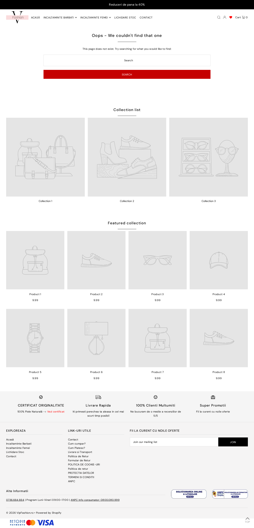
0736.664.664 (15, 500)
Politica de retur (78, 468)
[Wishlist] (230, 17)
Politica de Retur (78, 456)
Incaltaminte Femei (18, 448)
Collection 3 (209, 201)
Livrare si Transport (80, 452)
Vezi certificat (55, 411)
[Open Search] (218, 17)
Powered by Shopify (48, 512)
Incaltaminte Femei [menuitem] (94, 17)
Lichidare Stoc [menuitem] (125, 17)
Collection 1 (45, 201)
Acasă (10, 439)
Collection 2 (127, 201)
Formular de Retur (79, 460)
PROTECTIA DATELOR (81, 473)
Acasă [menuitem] (35, 17)
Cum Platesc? (76, 448)
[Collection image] (45, 157)
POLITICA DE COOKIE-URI (84, 464)
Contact (11, 456)
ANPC (71, 481)
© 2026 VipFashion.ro (19, 512)
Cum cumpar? (77, 443)
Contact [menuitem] (146, 17)
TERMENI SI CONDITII (81, 477)
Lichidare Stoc (15, 452)
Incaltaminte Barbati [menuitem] (59, 17)
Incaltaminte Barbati (18, 443)
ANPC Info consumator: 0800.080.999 (95, 500)
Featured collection (127, 223)
